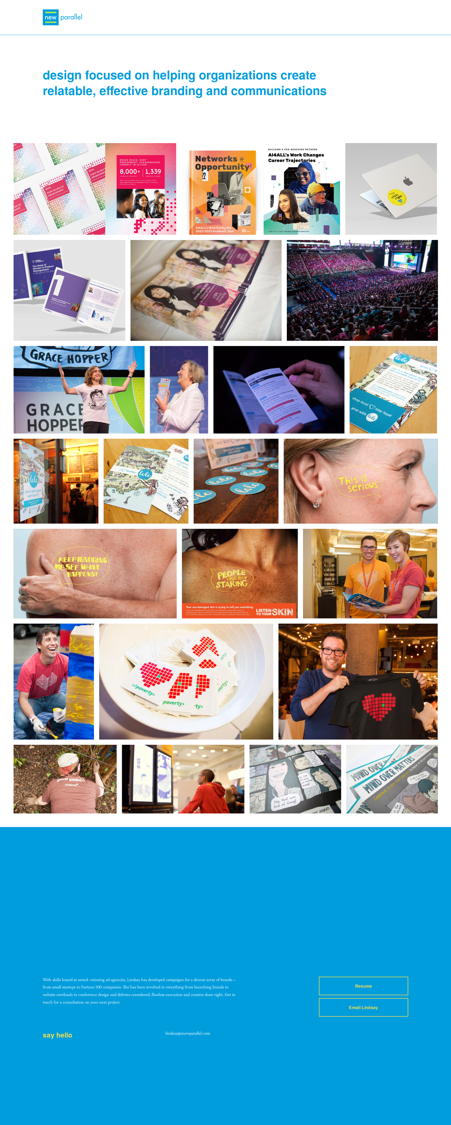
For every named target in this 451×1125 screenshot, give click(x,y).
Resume (363, 986)
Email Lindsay (363, 1007)
